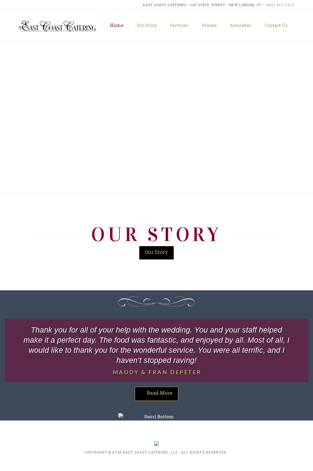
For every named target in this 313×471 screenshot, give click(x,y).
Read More (159, 393)
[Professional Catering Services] (58, 26)
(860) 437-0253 (279, 4)
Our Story (156, 252)
